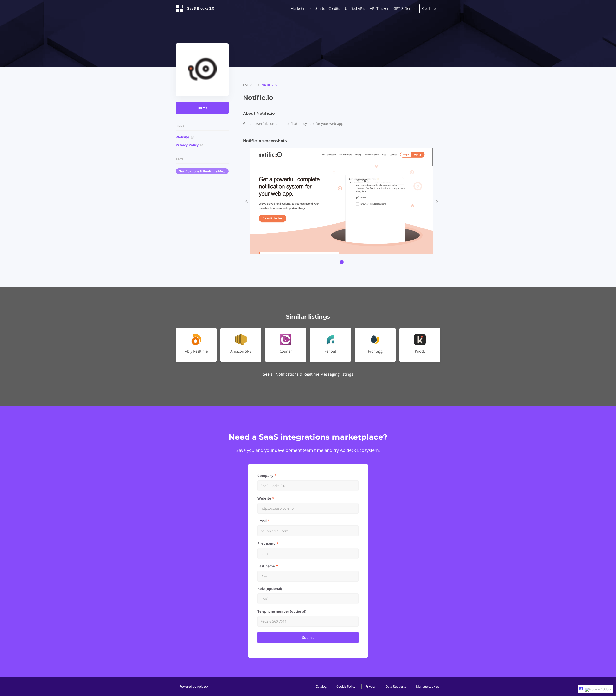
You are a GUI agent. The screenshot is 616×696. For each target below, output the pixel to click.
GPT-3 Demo (404, 8)
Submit (308, 637)
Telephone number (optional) (281, 611)
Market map (300, 8)
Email (262, 521)
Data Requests (395, 686)
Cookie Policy (345, 686)
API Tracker (379, 8)
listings (249, 85)
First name (266, 543)
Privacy (370, 686)
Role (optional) (269, 588)
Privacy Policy (187, 145)
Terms (202, 107)
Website (182, 137)
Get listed (430, 8)
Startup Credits (327, 8)
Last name (266, 566)
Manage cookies (427, 686)
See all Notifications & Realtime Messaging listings (308, 374)
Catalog (321, 686)
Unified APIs (355, 8)
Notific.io (270, 85)
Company (265, 475)
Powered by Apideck (193, 686)
